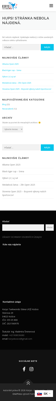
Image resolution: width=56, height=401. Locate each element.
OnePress (17, 393)
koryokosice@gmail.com (20, 338)
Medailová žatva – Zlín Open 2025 (16, 83)
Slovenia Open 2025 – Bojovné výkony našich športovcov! (26, 89)
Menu (51, 5)
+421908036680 (16, 335)
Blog (4, 104)
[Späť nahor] (28, 383)
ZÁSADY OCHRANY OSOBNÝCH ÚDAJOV (22, 237)
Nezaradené (7, 109)
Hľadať (5, 221)
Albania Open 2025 (10, 64)
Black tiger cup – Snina (11, 70)
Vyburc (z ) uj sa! (9, 76)
